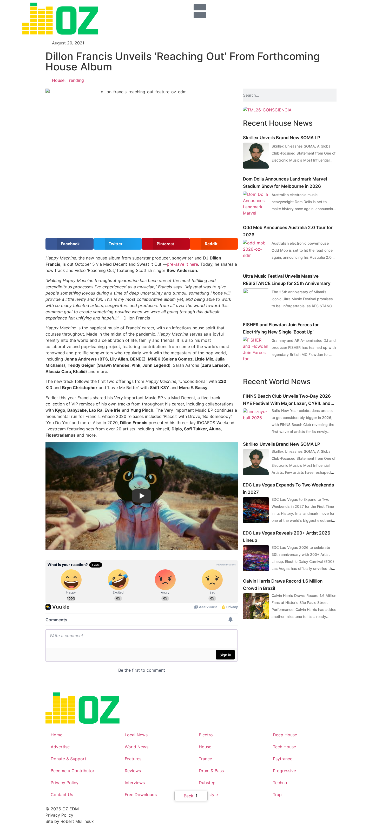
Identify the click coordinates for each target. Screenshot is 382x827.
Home (56, 734)
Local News (136, 734)
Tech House (284, 746)
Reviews (133, 770)
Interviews (135, 782)
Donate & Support (68, 758)
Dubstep (207, 782)
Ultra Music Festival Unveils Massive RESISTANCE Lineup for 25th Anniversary (287, 280)
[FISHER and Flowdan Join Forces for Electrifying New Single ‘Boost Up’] (256, 350)
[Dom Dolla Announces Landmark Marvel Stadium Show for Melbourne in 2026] (256, 204)
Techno (280, 782)
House (58, 80)
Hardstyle (208, 794)
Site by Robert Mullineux (69, 821)
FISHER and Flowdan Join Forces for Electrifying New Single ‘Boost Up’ (281, 328)
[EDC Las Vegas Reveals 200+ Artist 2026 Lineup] (256, 558)
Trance (205, 758)
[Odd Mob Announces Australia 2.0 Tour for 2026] (256, 253)
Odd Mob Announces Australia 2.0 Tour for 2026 (288, 231)
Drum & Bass (211, 770)
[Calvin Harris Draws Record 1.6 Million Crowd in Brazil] (256, 606)
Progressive (284, 770)
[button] (69, 244)
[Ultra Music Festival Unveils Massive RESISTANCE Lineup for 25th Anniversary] (256, 301)
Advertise (60, 746)
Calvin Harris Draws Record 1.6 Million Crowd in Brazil (282, 584)
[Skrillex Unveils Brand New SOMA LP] (256, 156)
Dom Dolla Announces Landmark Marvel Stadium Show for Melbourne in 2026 (285, 182)
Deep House (285, 734)
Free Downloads (141, 794)
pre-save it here (182, 264)
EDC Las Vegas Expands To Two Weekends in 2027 (288, 488)
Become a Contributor (72, 770)
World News (136, 746)
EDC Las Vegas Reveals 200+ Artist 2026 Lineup (286, 536)
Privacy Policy (64, 782)
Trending (75, 80)
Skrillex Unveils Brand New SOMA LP (281, 137)
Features (133, 758)
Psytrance (282, 758)
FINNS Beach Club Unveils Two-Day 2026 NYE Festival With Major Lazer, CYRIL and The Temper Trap (287, 400)
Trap (277, 794)
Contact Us (62, 794)
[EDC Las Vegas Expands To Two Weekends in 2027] (256, 510)
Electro (206, 734)
